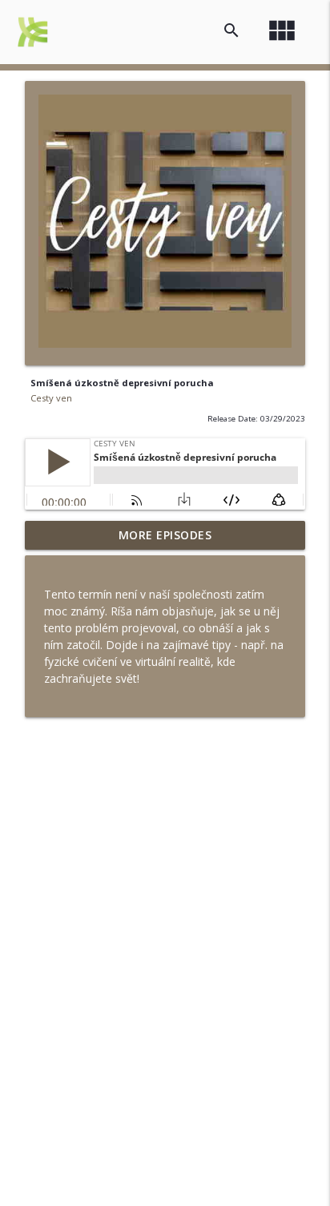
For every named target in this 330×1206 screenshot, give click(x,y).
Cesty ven (51, 398)
